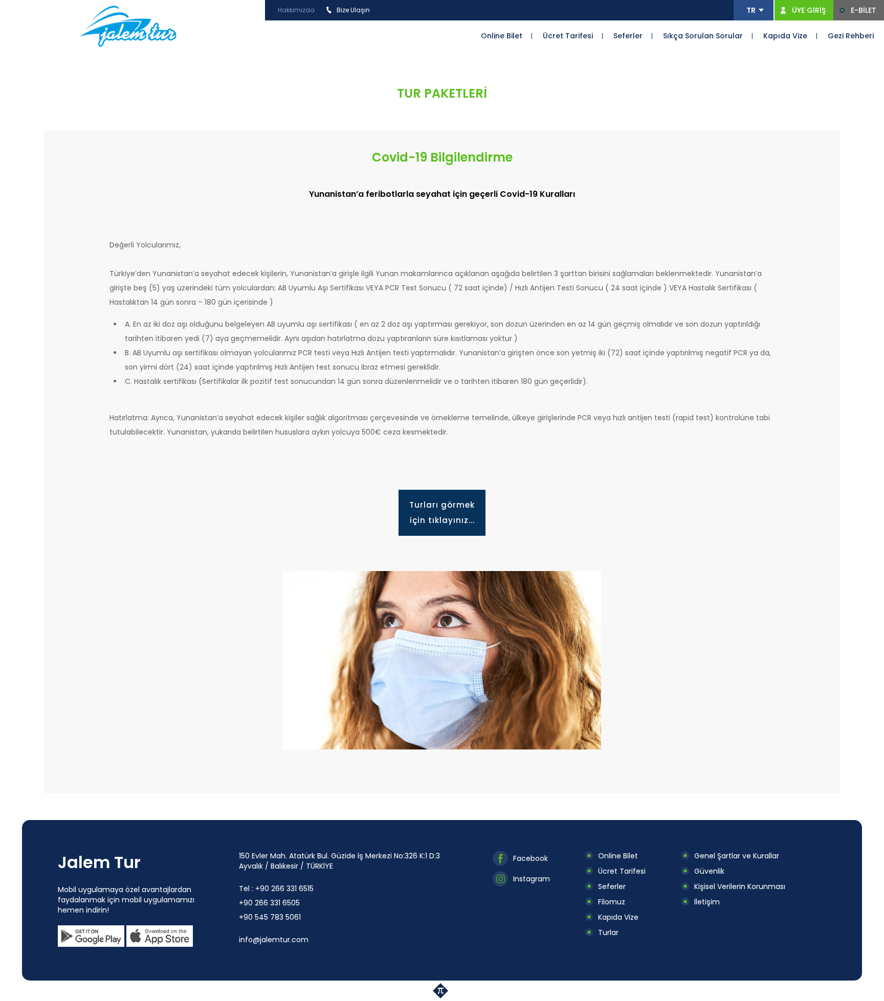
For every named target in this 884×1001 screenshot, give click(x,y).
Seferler (628, 36)
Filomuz (611, 902)
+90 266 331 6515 (284, 888)
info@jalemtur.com (273, 940)
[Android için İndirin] (91, 936)
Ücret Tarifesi (568, 36)
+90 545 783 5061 (270, 917)
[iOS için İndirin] (159, 936)
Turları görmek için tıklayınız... (442, 512)
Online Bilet (501, 36)
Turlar (608, 932)
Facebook (530, 858)
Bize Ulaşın (353, 10)
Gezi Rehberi (851, 36)
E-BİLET (863, 10)
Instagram (531, 879)
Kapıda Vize (785, 36)
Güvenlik (709, 871)
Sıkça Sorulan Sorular (703, 36)
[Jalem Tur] (128, 25)
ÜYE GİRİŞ (809, 10)
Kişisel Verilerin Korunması (739, 886)
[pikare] (442, 990)
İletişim (707, 902)
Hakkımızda (296, 10)
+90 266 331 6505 (269, 903)
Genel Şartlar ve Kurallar (736, 856)
